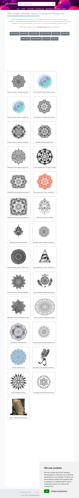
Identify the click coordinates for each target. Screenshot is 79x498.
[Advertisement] (39, 55)
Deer (18, 9)
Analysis (57, 9)
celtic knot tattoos (45, 33)
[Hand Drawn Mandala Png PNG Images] (18, 332)
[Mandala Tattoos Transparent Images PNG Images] (19, 307)
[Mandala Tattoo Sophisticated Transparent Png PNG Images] (44, 357)
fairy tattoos (46, 38)
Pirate (23, 9)
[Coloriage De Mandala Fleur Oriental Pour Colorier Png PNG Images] (45, 106)
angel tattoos (24, 33)
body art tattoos (34, 33)
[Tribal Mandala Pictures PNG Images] (18, 382)
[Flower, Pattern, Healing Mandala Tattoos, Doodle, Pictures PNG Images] (19, 282)
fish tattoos (55, 38)
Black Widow (49, 9)
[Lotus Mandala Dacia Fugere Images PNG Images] (45, 156)
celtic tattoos (55, 33)
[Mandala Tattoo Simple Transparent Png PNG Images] (44, 232)
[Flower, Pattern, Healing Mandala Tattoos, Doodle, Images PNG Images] (19, 131)
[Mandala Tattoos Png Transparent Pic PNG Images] (19, 182)
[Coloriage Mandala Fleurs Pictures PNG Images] (44, 382)
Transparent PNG (25, 492)
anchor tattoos (14, 33)
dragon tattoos (25, 38)
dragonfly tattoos (36, 38)
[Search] (52, 4)
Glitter (64, 9)
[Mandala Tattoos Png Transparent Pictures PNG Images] (19, 207)
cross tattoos (65, 33)
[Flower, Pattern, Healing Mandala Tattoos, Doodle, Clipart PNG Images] (45, 307)
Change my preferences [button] (59, 491)
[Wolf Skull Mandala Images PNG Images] (44, 207)
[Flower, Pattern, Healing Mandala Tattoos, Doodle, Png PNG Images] (19, 81)
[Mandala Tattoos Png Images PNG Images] (18, 232)
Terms (36, 492)
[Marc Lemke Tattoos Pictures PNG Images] (18, 407)
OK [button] (47, 491)
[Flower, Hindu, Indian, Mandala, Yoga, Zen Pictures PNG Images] (19, 106)
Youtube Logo (39, 9)
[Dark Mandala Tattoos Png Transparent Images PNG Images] (45, 282)
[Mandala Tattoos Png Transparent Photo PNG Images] (44, 332)
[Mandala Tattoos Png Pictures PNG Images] (44, 131)
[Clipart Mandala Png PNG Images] (18, 357)
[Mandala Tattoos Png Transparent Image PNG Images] (19, 156)
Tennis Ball (30, 9)
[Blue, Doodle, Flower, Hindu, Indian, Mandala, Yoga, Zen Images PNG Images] (45, 81)
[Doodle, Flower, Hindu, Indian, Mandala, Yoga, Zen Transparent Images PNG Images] (19, 257)
